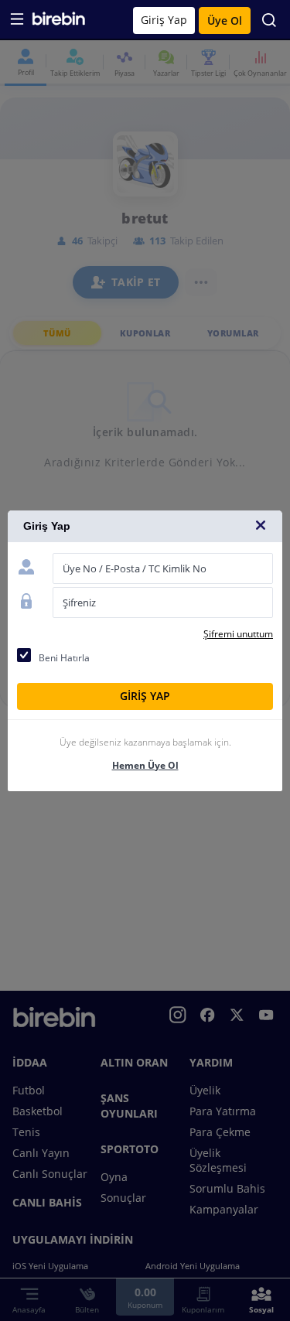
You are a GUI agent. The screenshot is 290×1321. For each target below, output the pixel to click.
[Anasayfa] (58, 22)
